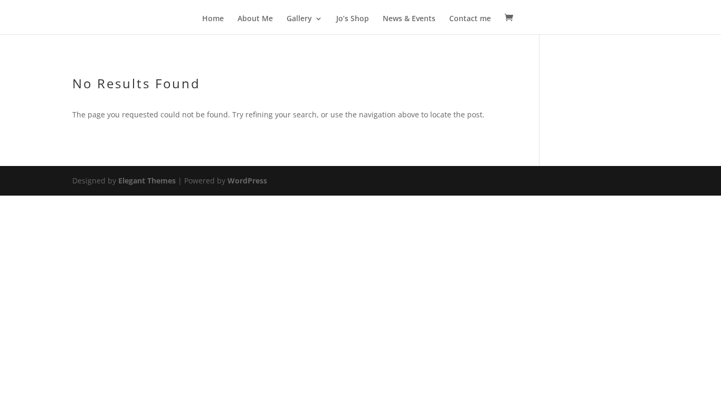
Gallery (299, 19)
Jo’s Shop (352, 19)
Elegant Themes (147, 181)
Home (213, 19)
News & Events (409, 19)
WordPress (247, 181)
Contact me (470, 19)
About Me (255, 19)
